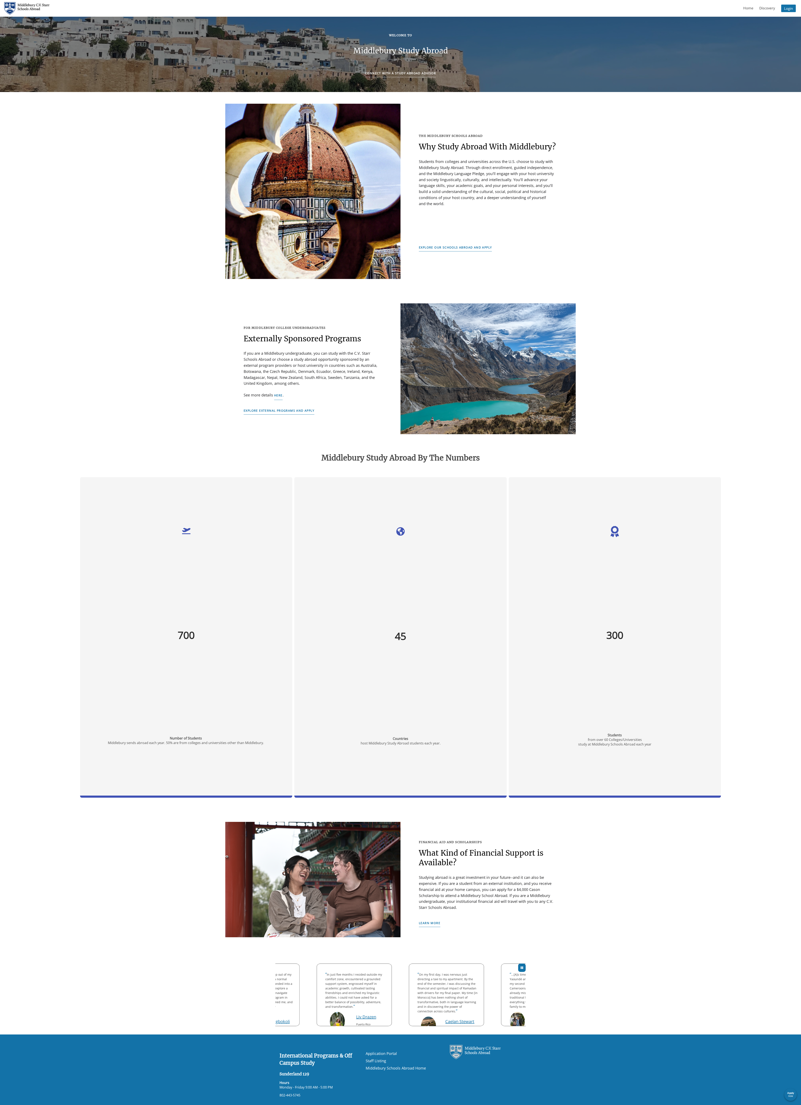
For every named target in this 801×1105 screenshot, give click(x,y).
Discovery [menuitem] (767, 8)
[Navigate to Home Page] (26, 8)
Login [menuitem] (788, 8)
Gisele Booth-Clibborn (507, 1017)
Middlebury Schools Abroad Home (396, 1068)
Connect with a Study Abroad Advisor (400, 73)
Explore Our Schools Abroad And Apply (455, 247)
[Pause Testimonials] (522, 968)
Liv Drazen (325, 1017)
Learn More (429, 923)
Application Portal (381, 1053)
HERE (278, 395)
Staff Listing (376, 1060)
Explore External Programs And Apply (279, 410)
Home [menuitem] (748, 8)
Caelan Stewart (418, 1021)
